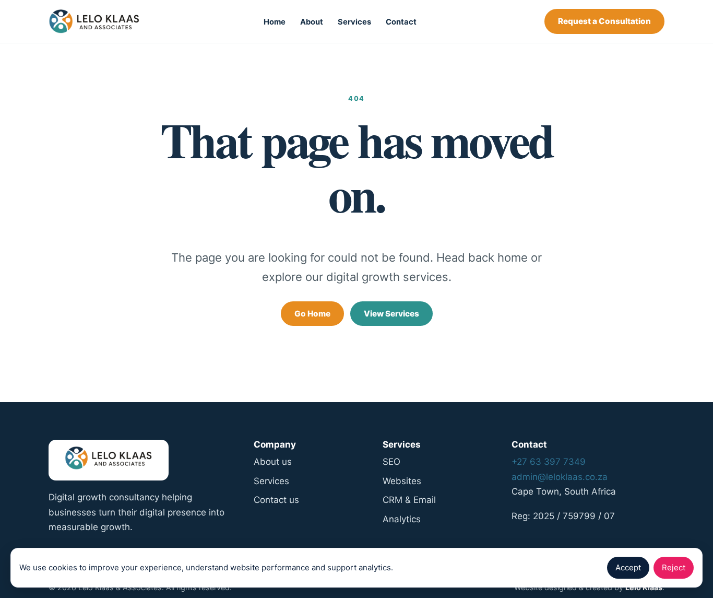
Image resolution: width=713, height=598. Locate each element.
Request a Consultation (604, 21)
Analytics (402, 519)
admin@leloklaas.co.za (560, 477)
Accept (628, 567)
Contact (401, 22)
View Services (391, 314)
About (311, 22)
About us (273, 461)
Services (354, 22)
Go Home (312, 314)
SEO (391, 461)
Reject (673, 567)
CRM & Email (409, 500)
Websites (402, 481)
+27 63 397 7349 (549, 461)
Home (275, 22)
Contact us (276, 500)
